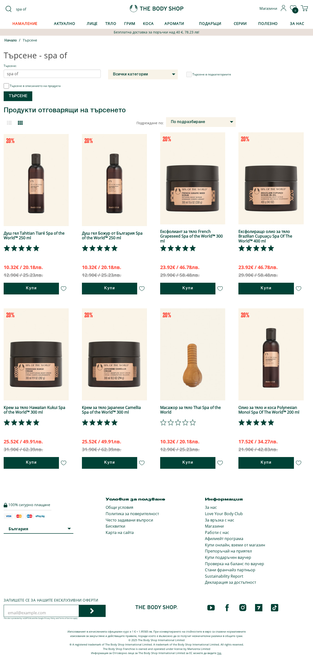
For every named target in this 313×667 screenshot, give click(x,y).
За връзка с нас (219, 520)
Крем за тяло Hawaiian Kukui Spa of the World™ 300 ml (34, 410)
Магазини (214, 526)
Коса (148, 23)
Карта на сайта (120, 532)
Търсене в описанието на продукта (35, 86)
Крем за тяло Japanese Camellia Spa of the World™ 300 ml (111, 410)
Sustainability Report (224, 576)
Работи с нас (217, 532)
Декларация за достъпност (230, 582)
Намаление (24, 23)
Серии (240, 23)
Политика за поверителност (132, 513)
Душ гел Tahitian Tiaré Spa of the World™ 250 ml (34, 235)
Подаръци (210, 23)
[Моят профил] (283, 9)
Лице (92, 23)
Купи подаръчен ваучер (228, 557)
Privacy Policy (49, 618)
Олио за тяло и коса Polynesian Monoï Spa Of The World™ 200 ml (268, 410)
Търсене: (10, 66)
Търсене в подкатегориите (211, 74)
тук (219, 653)
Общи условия (119, 507)
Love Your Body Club (224, 513)
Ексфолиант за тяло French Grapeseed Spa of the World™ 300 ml (191, 236)
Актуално (64, 23)
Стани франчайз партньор (230, 570)
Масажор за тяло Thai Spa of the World (190, 410)
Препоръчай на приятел (228, 551)
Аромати (174, 23)
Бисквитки (115, 526)
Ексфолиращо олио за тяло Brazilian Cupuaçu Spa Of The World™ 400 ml (265, 236)
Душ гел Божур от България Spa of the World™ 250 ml (112, 235)
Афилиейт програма (224, 538)
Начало (10, 40)
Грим (129, 23)
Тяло (110, 23)
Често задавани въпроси (129, 520)
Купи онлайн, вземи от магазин (235, 545)
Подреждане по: (150, 123)
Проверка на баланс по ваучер (234, 563)
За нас (211, 507)
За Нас (297, 23)
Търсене (30, 40)
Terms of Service (66, 618)
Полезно (268, 23)
